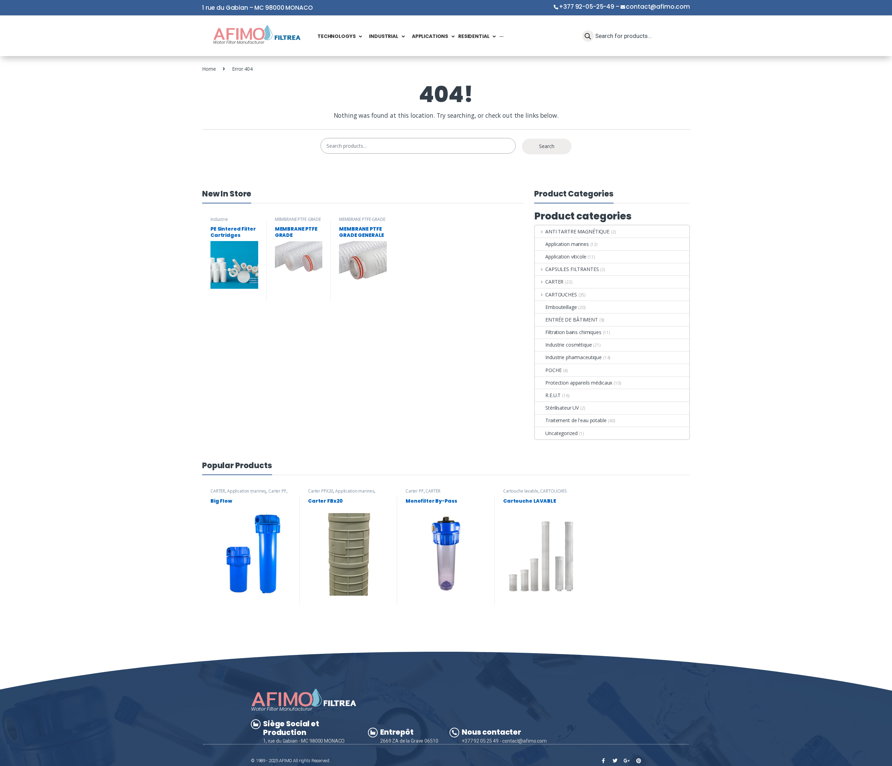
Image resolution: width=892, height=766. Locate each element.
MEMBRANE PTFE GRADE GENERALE (362, 221)
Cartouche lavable (520, 491)
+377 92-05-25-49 (586, 6)
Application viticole (565, 256)
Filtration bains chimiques (573, 332)
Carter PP (277, 491)
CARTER (554, 281)
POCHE (553, 370)
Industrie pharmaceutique (226, 221)
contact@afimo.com (658, 6)
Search (546, 146)
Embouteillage (561, 307)
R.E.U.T (553, 395)
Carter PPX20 (320, 491)
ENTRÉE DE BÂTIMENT (571, 319)
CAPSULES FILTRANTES (572, 269)
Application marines (567, 244)
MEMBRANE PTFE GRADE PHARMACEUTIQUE (298, 221)
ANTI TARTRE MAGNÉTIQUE (577, 231)
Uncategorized (561, 433)
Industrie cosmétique (568, 344)
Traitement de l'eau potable (575, 420)
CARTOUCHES (561, 294)
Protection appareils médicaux (578, 382)
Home (209, 68)
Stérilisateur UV (562, 407)
